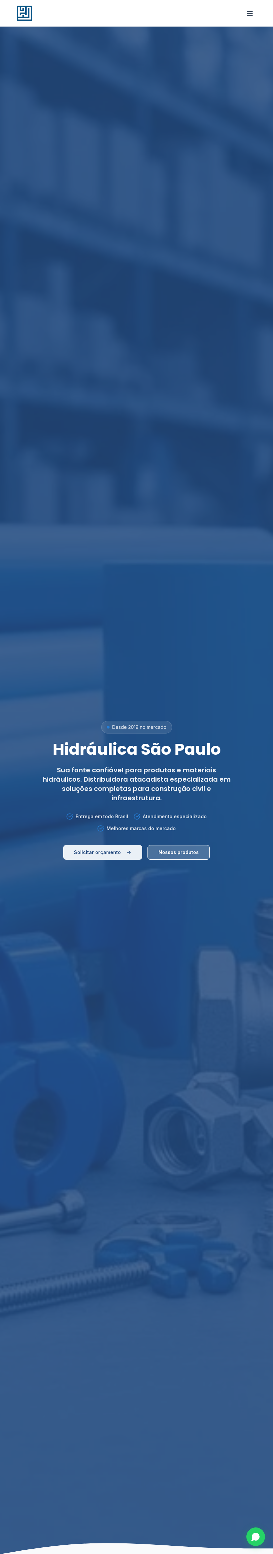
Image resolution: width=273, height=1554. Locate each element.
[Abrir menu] (249, 13)
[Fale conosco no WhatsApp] (255, 1536)
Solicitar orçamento (97, 852)
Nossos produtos (178, 852)
